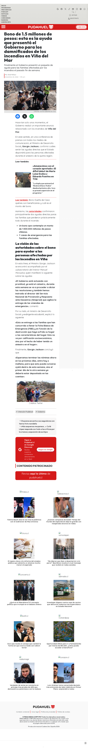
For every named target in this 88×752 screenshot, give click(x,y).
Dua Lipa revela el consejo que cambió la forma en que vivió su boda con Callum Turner (24, 646)
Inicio (3, 6)
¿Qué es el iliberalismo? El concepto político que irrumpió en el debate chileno (24, 603)
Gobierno (41, 412)
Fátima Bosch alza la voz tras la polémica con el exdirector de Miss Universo (24, 521)
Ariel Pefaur (12, 75)
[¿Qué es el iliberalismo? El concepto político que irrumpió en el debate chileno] (24, 590)
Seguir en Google (45, 450)
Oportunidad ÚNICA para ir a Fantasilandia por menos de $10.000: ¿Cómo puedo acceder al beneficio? (64, 646)
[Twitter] (25, 116)
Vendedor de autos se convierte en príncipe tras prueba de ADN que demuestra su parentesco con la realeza (24, 687)
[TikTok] (69, 9)
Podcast (4, 12)
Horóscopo (6, 22)
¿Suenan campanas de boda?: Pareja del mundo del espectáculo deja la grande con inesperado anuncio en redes (63, 522)
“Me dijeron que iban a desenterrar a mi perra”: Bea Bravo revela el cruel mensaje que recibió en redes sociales (64, 563)
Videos (4, 16)
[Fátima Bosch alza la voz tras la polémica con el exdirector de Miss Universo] (24, 507)
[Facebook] (62, 9)
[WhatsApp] (32, 116)
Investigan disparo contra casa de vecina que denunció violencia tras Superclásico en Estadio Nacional (64, 604)
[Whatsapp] (85, 9)
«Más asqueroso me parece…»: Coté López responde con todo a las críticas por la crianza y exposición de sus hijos (37, 429)
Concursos (5, 18)
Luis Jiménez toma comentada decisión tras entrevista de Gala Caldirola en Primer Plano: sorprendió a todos (63, 687)
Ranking (4, 20)
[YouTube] (73, 9)
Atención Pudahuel (25, 412)
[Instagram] (77, 9)
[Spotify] (81, 9)
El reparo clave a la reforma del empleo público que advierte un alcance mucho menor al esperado (24, 563)
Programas (6, 8)
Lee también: (21, 200)
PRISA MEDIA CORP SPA (32, 717)
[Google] (58, 9)
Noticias (4, 14)
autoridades (35, 211)
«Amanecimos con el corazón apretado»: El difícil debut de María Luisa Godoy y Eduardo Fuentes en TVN (44, 172)
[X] (66, 9)
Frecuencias (6, 10)
